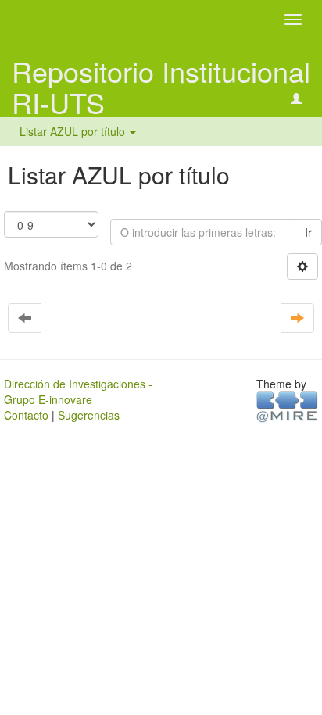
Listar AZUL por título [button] (74, 131)
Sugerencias (89, 415)
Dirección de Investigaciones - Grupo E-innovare (78, 391)
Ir (308, 232)
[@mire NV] (287, 405)
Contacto (26, 415)
